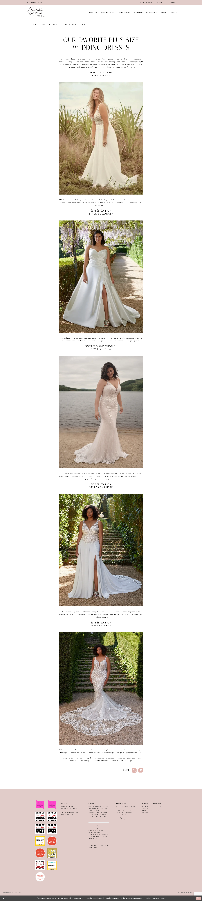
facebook (145, 806)
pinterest (145, 812)
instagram (145, 808)
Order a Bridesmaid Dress (125, 806)
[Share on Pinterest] (140, 770)
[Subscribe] (166, 806)
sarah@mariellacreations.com (72, 808)
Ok (198, 898)
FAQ (117, 808)
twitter (144, 810)
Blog (43, 24)
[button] (173, 2)
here (162, 898)
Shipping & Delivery (123, 810)
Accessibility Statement (124, 819)
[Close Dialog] (3, 898)
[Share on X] (134, 770)
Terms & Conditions (123, 815)
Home (35, 24)
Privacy (118, 817)
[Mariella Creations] (35, 12)
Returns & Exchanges (124, 812)
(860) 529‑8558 (67, 806)
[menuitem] (34, 2)
